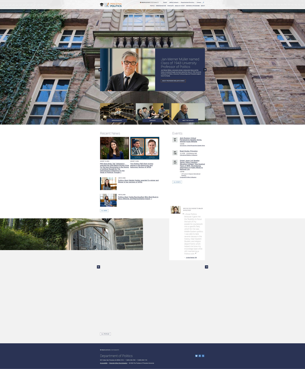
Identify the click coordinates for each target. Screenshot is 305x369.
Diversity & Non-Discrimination (118, 363)
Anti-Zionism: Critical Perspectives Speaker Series (192, 145)
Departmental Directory (187, 2)
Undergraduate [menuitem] (161, 6)
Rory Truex (189, 269)
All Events (177, 182)
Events (165, 2)
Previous (100, 69)
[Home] (111, 5)
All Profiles (105, 334)
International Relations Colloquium (188, 155)
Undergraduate (117, 120)
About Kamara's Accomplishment (173, 82)
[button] (203, 2)
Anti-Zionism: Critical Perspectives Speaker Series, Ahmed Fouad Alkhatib (191, 140)
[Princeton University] (149, 2)
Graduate (152, 120)
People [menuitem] (152, 6)
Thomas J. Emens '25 (192, 327)
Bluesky (196, 356)
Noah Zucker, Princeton (189, 151)
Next (205, 69)
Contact (199, 2)
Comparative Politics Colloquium (188, 177)
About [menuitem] (203, 6)
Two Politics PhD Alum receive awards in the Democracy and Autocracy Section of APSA (141, 165)
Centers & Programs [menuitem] (193, 6)
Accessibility (103, 363)
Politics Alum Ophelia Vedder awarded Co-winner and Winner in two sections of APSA (138, 181)
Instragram (200, 356)
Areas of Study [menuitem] (180, 6)
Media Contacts (173, 2)
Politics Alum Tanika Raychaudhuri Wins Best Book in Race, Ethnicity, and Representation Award (138, 198)
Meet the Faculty (188, 120)
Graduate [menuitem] (170, 6)
